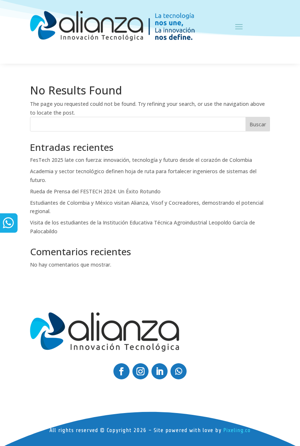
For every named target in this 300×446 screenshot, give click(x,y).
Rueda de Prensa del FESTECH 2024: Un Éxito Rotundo (95, 191)
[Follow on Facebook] (121, 371)
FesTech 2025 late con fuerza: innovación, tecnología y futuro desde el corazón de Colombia (141, 159)
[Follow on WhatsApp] (178, 371)
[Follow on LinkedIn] (159, 371)
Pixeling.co (237, 430)
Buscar (258, 124)
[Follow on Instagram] (140, 371)
